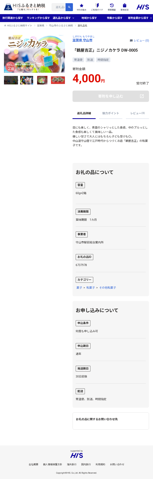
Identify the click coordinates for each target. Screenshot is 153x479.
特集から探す (115, 17)
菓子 (79, 287)
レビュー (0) (141, 40)
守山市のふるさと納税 (61, 25)
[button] (59, 54)
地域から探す (89, 17)
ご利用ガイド (97, 10)
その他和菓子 (107, 287)
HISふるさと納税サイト (19, 25)
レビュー (137, 113)
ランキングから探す (38, 17)
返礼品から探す (62, 17)
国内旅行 (86, 464)
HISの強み (81, 10)
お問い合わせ (117, 464)
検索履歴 (112, 10)
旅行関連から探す (12, 17)
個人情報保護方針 (52, 464)
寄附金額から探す (138, 17)
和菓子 (90, 287)
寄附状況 (124, 10)
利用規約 (100, 464)
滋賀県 (40, 25)
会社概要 (33, 464)
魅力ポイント (110, 113)
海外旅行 (71, 464)
